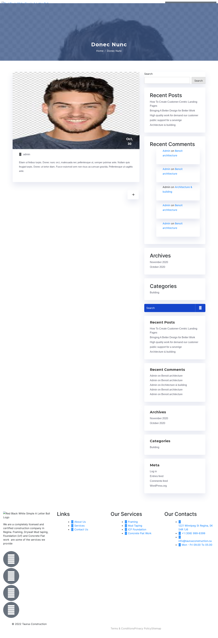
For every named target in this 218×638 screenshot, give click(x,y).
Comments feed (159, 481)
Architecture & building (163, 125)
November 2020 (159, 262)
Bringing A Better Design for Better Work (172, 110)
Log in (153, 471)
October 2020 (157, 267)
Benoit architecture (172, 375)
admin (26, 154)
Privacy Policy (142, 628)
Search (148, 73)
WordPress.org (158, 485)
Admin (166, 150)
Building (154, 292)
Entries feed (156, 476)
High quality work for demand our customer (174, 115)
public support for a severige (166, 120)
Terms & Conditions (122, 628)
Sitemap (156, 628)
